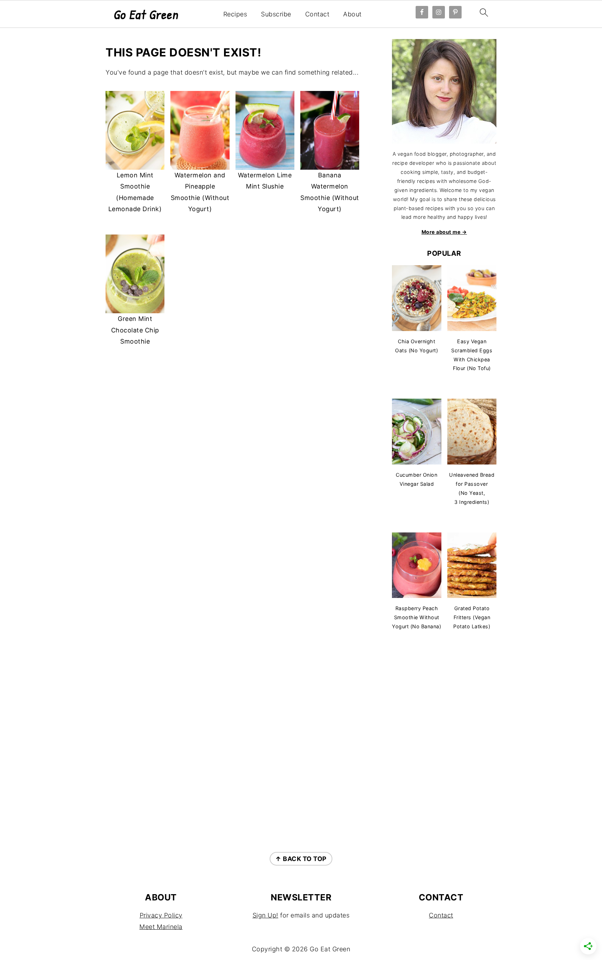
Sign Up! (265, 915)
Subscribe (276, 14)
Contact (317, 14)
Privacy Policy (161, 915)
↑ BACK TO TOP (301, 858)
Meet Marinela (161, 926)
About (352, 14)
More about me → (444, 232)
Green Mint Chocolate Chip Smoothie (135, 330)
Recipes (235, 14)
